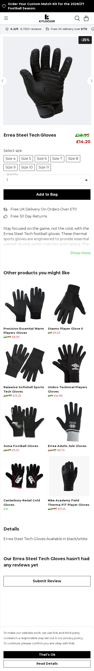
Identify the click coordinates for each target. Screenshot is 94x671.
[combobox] (47, 180)
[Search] (77, 18)
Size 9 (10, 167)
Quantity (12, 174)
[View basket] (86, 18)
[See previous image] (3, 80)
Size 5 (26, 158)
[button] (86, 180)
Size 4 (10, 158)
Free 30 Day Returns (28, 216)
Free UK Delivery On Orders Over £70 (43, 209)
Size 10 (27, 167)
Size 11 (43, 167)
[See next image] (90, 80)
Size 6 (42, 158)
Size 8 (73, 158)
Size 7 (57, 158)
